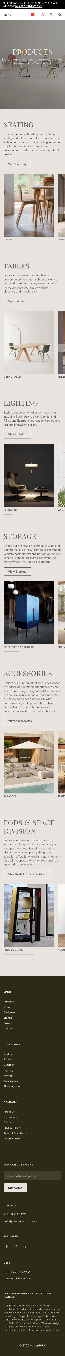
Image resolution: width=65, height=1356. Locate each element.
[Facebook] (7, 1246)
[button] (61, 210)
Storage (8, 1075)
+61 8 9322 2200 (15, 1214)
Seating (8, 1053)
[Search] (58, 14)
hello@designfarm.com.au (20, 1221)
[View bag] (42, 14)
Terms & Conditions (15, 1133)
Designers (9, 1012)
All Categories (12, 1086)
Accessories (11, 1080)
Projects (9, 1023)
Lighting (8, 1070)
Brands (8, 1017)
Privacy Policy (12, 1127)
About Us (9, 1111)
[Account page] (51, 14)
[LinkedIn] (24, 1246)
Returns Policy (12, 1138)
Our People (10, 1116)
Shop (7, 1006)
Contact (9, 1028)
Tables (7, 1059)
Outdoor (9, 1064)
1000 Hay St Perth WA (18, 1272)
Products (9, 1001)
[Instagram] (15, 1246)
